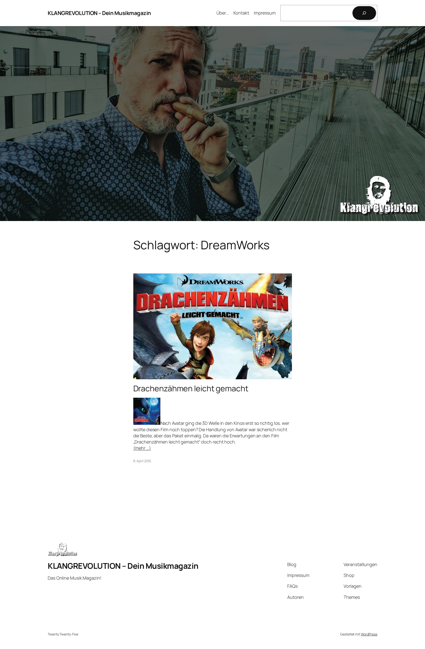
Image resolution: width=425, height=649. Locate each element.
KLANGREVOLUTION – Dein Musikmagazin (99, 13)
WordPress (369, 634)
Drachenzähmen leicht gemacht (190, 388)
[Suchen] (364, 13)
